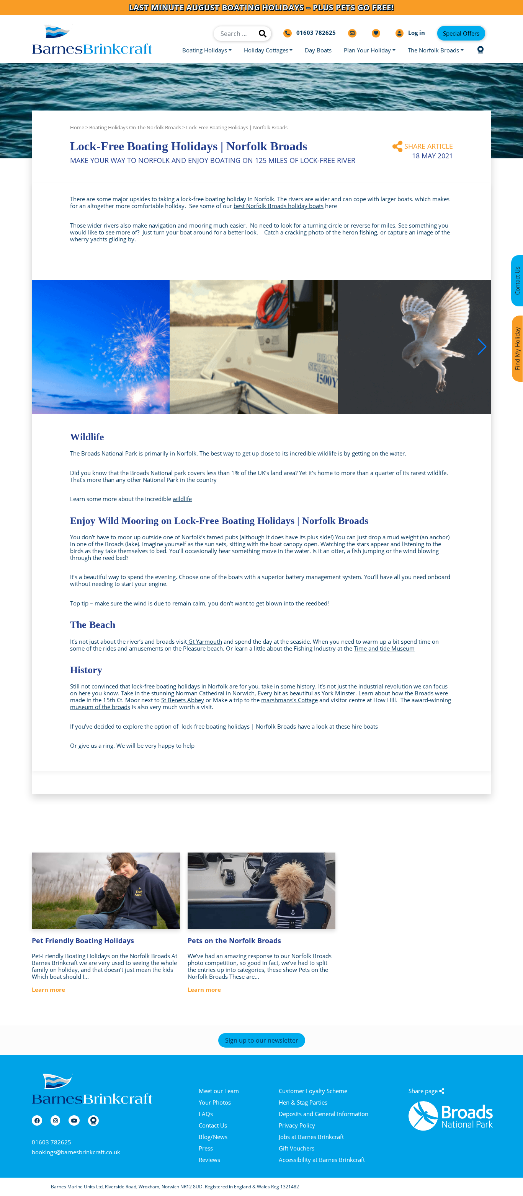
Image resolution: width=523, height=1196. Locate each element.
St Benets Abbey (182, 700)
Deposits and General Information (323, 1114)
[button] (482, 346)
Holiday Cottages (266, 50)
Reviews (209, 1159)
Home (77, 127)
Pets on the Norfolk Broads (234, 940)
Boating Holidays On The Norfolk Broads (135, 127)
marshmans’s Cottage (289, 700)
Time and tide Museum (384, 648)
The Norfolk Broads (433, 50)
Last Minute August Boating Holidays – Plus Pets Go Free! (261, 7)
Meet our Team (219, 1091)
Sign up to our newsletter (261, 1040)
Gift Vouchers (296, 1148)
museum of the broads (100, 707)
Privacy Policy (297, 1125)
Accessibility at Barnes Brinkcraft (322, 1159)
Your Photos (215, 1102)
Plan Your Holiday (367, 50)
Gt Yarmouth (204, 641)
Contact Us (213, 1125)
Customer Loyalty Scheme (313, 1091)
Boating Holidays (204, 50)
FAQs (206, 1114)
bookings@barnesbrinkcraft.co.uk (76, 1152)
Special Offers (461, 33)
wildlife (182, 499)
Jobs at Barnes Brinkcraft (311, 1137)
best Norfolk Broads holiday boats (279, 206)
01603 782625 (51, 1142)
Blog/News (213, 1137)
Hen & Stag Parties (303, 1102)
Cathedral (211, 693)
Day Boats (318, 50)
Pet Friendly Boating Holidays (83, 940)
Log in (416, 32)
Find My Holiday (517, 348)
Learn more (48, 989)
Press (206, 1148)
